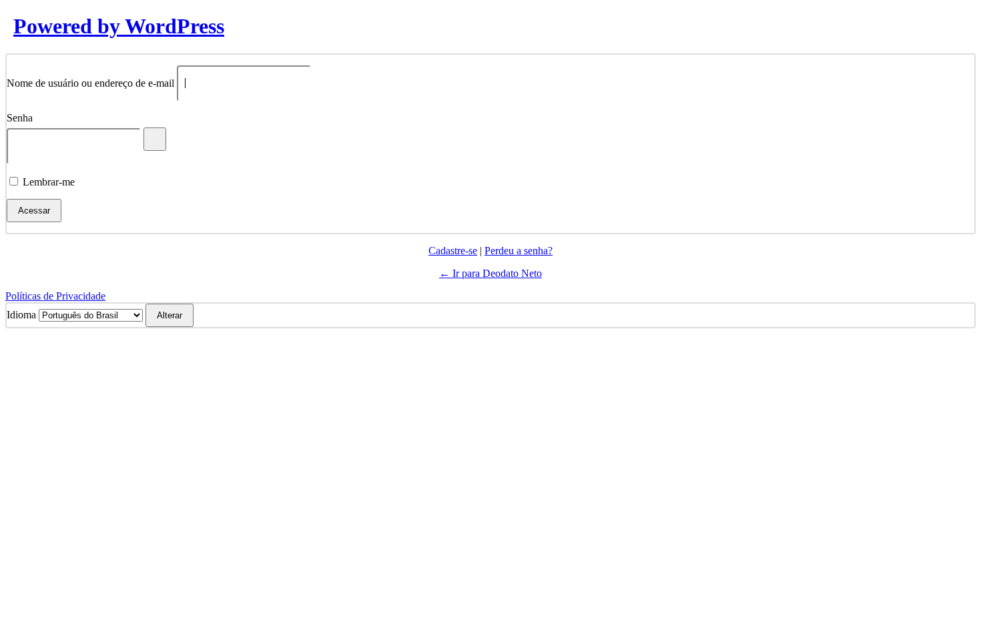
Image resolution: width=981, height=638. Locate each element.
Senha (20, 117)
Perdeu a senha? (518, 250)
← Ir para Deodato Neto (490, 273)
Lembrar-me (49, 182)
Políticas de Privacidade (55, 296)
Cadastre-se (452, 250)
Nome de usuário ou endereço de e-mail (90, 82)
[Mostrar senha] (154, 139)
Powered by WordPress (118, 26)
